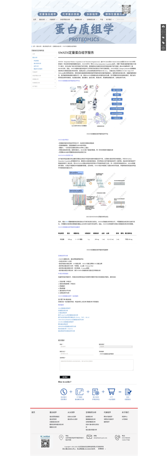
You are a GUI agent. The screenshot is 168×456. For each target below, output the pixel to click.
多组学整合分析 (36, 75)
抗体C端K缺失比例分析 (92, 426)
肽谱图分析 (89, 416)
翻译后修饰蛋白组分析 (57, 424)
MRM (67, 221)
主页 (34, 46)
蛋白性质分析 (37, 63)
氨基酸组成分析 (91, 419)
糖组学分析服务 (38, 69)
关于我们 (34, 86)
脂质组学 (106, 422)
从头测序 (71, 412)
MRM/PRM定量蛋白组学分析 (67, 326)
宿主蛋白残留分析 (91, 429)
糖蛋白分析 (53, 427)
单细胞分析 (35, 79)
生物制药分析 (36, 82)
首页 (33, 412)
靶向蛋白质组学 (63, 324)
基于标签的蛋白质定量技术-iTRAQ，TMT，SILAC (74, 317)
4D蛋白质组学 (62, 313)
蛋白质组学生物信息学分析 (66, 331)
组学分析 (36, 66)
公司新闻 (124, 419)
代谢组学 (34, 72)
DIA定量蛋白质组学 (64, 308)
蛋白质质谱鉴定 (54, 416)
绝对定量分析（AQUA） (66, 328)
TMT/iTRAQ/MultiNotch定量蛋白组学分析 (71, 319)
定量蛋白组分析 (63, 310)
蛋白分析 (34, 57)
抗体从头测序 (72, 416)
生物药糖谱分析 (91, 422)
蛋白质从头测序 (72, 419)
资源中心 (124, 416)
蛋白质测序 (53, 419)
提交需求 (65, 377)
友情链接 (101, 449)
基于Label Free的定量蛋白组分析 (68, 315)
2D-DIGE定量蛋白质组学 (66, 322)
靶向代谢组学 (108, 416)
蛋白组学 (53, 412)
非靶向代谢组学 (109, 419)
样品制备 (36, 60)
